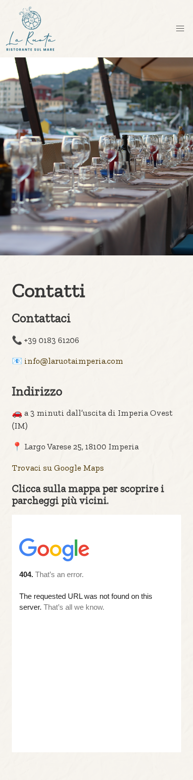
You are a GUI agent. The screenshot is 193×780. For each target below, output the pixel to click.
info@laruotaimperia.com (73, 361)
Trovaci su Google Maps (58, 468)
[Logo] (30, 28)
